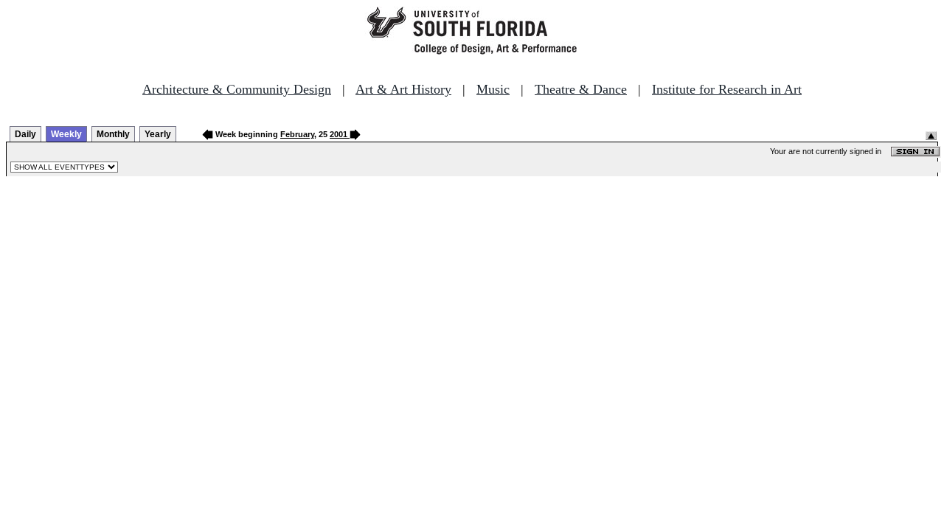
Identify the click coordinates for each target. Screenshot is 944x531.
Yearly (158, 134)
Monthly (113, 134)
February (297, 134)
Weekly (66, 134)
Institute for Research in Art (727, 89)
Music (493, 89)
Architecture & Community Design (236, 89)
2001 (338, 134)
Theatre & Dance (581, 89)
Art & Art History (403, 89)
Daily (25, 134)
